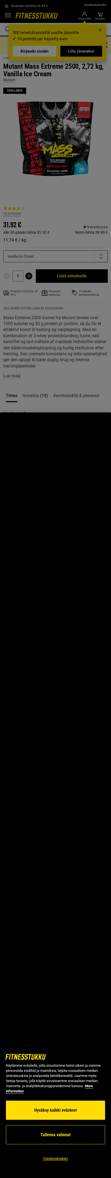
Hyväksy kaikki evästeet (55, 1110)
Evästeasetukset (55, 1158)
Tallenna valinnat (55, 1134)
